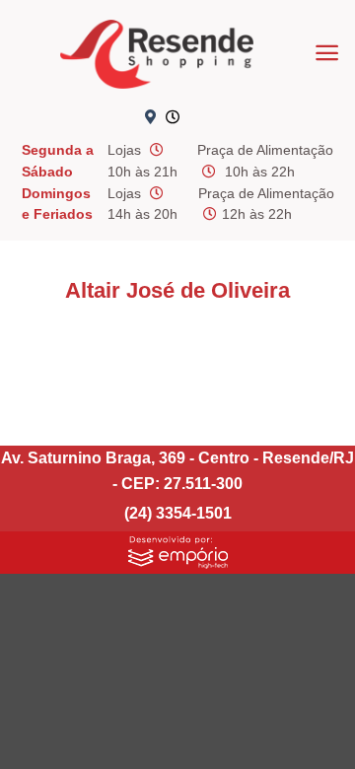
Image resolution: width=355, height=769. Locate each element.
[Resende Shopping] (157, 54)
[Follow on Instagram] (236, 118)
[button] (327, 52)
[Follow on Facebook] (204, 118)
